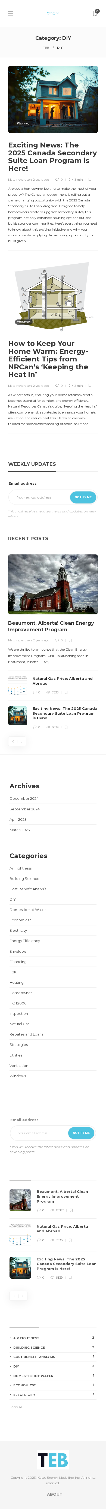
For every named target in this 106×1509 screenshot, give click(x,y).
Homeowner (21, 993)
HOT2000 (18, 1003)
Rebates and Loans (26, 1034)
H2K (13, 972)
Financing (23, 123)
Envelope (18, 951)
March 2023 (20, 830)
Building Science (24, 878)
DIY (13, 899)
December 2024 (24, 798)
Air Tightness (21, 868)
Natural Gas (19, 1024)
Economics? (20, 920)
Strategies (19, 1044)
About (55, 1494)
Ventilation (23, 321)
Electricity (18, 930)
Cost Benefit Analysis (28, 889)
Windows (18, 1076)
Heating (17, 982)
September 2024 (25, 809)
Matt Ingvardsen (20, 180)
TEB (46, 48)
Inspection (19, 1013)
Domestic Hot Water (28, 909)
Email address (22, 483)
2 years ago (41, 180)
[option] (53, 642)
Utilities (16, 1055)
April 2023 (18, 819)
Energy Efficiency (25, 940)
